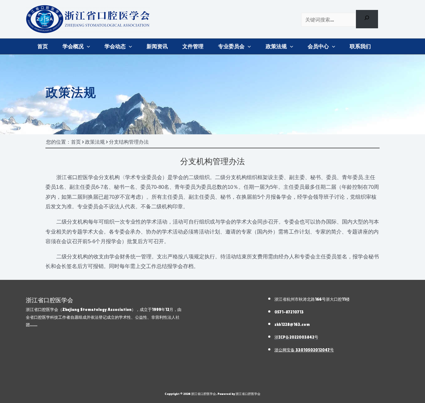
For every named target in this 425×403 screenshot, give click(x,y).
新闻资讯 (157, 46)
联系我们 (360, 46)
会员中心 (318, 46)
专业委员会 (231, 46)
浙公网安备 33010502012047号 (304, 350)
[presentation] (87, 46)
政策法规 (276, 46)
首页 (42, 46)
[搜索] (367, 19)
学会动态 (115, 46)
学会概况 (73, 46)
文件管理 (192, 46)
